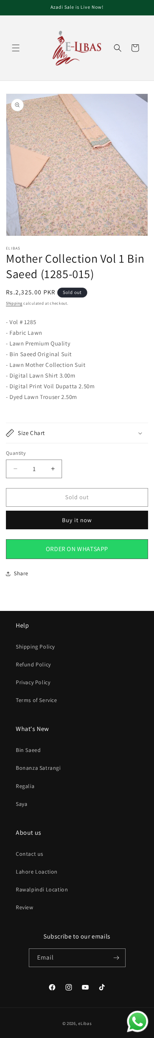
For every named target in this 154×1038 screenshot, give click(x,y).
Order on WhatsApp (77, 549)
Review (25, 907)
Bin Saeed (28, 750)
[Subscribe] (116, 957)
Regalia (25, 786)
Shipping (14, 303)
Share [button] (21, 573)
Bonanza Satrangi (38, 767)
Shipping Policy (35, 646)
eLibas (85, 1023)
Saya (21, 803)
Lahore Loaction (37, 871)
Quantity (16, 453)
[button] (15, 48)
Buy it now (77, 520)
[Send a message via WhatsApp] (137, 1021)
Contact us (29, 853)
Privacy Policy (33, 682)
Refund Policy (33, 664)
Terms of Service (36, 700)
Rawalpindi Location (42, 889)
